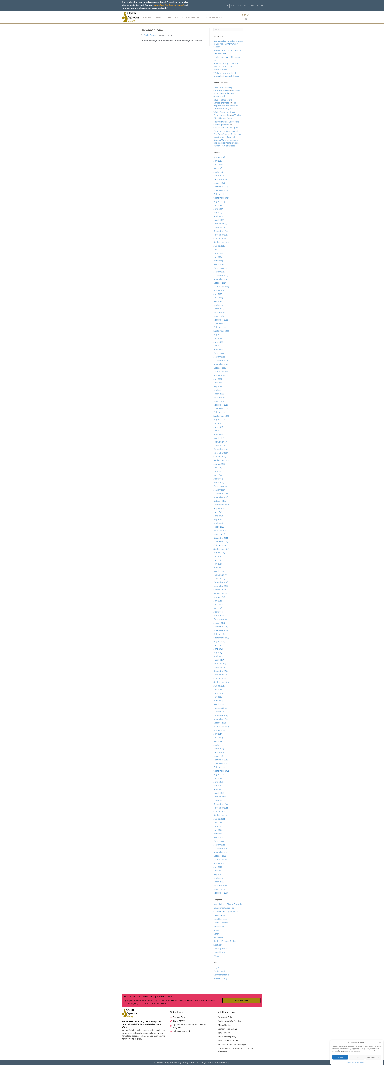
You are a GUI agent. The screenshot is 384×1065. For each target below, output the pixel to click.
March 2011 (219, 837)
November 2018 (221, 497)
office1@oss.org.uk (181, 1031)
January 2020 (220, 445)
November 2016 (221, 586)
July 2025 (218, 205)
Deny (357, 1057)
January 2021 (219, 401)
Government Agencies (224, 908)
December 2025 (221, 187)
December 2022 (221, 320)
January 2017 (219, 578)
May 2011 (218, 830)
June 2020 (218, 427)
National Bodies (221, 923)
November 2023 (221, 279)
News (232, 5)
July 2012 (218, 778)
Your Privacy (224, 1033)
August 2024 (219, 246)
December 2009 (221, 893)
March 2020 (219, 438)
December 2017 (221, 538)
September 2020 (221, 416)
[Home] (227, 6)
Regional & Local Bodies (225, 941)
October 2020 (220, 412)
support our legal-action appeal (168, 5)
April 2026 (218, 172)
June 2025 (218, 209)
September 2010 (221, 859)
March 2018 (219, 527)
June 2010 (218, 870)
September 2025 (221, 198)
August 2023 (219, 290)
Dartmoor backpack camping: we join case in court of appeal (226, 143)
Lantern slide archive (227, 1029)
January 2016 (219, 623)
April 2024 (218, 260)
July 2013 (218, 734)
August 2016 (219, 597)
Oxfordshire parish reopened (227, 127)
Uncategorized (220, 948)
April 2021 (218, 390)
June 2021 (218, 382)
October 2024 (220, 238)
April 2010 (218, 878)
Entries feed (219, 971)
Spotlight (218, 945)
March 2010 (219, 882)
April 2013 (218, 745)
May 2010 (218, 874)
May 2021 (218, 386)
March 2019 (219, 482)
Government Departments (226, 911)
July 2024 (218, 249)
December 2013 (221, 715)
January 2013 (219, 756)
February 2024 (220, 268)
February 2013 (220, 752)
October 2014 (220, 678)
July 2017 (218, 556)
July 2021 (218, 379)
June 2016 (218, 604)
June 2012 (218, 782)
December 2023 (221, 275)
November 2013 (221, 719)
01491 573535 (179, 1021)
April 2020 (218, 434)
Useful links (219, 952)
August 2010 (219, 863)
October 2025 (220, 194)
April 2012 (218, 789)
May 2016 (218, 608)
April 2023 (218, 305)
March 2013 (219, 748)
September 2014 (221, 682)
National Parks (220, 926)
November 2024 (221, 235)
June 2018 (218, 516)
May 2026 (218, 168)
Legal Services (220, 919)
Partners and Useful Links (230, 1021)
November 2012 (221, 763)
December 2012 (221, 760)
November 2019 (221, 453)
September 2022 (221, 331)
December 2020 (221, 405)
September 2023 (221, 286)
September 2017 (221, 549)
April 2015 (218, 656)
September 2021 (221, 371)
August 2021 (219, 375)
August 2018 (219, 508)
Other (216, 934)
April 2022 (218, 349)
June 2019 (218, 471)
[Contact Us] (262, 6)
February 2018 (220, 530)
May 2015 (218, 652)
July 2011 (218, 822)
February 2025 (220, 224)
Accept (340, 1057)
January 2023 (219, 316)
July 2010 (218, 867)
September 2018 (221, 504)
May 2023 (218, 301)
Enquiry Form (179, 1017)
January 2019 (219, 490)
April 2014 (218, 700)
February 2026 (220, 179)
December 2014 (221, 671)
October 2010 (220, 856)
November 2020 (221, 408)
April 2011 (218, 833)
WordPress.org (221, 978)
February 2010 (220, 885)
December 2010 (221, 848)
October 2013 (220, 723)
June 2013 (218, 737)
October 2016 (220, 590)
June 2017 (218, 560)
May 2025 (218, 212)
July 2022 (218, 338)
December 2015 (221, 626)
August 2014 (219, 686)
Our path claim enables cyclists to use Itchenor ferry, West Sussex (228, 44)
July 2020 (218, 423)
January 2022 (219, 357)
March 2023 (219, 309)
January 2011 (219, 845)
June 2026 (218, 164)
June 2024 (218, 253)
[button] (380, 1042)
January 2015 (219, 667)
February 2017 (220, 575)
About (239, 5)
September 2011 (221, 815)
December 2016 (221, 582)
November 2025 (221, 190)
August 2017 (219, 553)
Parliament (218, 937)
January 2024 (220, 272)
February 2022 (220, 353)
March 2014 (219, 704)
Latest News (219, 915)
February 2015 (220, 663)
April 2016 (218, 612)
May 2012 (218, 785)
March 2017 (219, 571)
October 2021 (220, 368)
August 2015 (219, 641)
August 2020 (219, 419)
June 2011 (218, 826)
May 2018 (218, 519)
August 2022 (219, 334)
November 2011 (221, 808)
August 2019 (219, 464)
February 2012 (220, 797)
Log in (216, 967)
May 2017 (218, 564)
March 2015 (219, 660)
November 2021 (221, 364)
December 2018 (221, 493)
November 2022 (221, 323)
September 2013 (221, 726)
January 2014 (219, 711)
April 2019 (218, 479)
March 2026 (219, 175)
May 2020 (218, 431)
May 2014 (218, 697)
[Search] (258, 6)
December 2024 (221, 231)
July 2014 (218, 689)
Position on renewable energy (232, 1044)
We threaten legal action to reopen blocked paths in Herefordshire (226, 66)
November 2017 (221, 541)
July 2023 (218, 294)
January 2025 (219, 227)
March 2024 (219, 264)
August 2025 (219, 201)
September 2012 (221, 771)
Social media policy (227, 1037)
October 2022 (220, 327)
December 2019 (221, 449)
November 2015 (221, 630)
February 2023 (220, 312)
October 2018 (220, 501)
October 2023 (220, 283)
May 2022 (218, 346)
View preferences (373, 1057)
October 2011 (220, 811)
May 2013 (218, 741)
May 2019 (218, 475)
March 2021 (219, 394)
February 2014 (220, 708)
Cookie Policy (350, 1062)
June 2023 (218, 297)
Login (252, 5)
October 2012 (220, 767)
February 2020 (220, 442)
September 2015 (221, 638)
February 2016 (220, 619)
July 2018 (218, 512)
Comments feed (221, 975)
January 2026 (220, 183)
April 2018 (218, 523)
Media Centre (224, 1025)
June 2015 (218, 649)
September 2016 (221, 593)
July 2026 (218, 161)
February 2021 (220, 397)
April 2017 (218, 567)
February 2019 (220, 486)
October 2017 (220, 545)
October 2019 (220, 456)
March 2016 (219, 615)
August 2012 (219, 774)
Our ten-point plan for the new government (227, 93)
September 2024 (221, 242)
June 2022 (218, 342)
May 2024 (218, 257)
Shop (246, 5)
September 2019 (221, 460)
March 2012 (219, 793)
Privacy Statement (360, 1062)
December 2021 (221, 360)
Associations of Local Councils (228, 904)
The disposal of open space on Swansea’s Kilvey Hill (226, 106)
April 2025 (218, 216)
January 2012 (219, 800)
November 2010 (221, 852)
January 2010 (219, 889)
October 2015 (220, 634)
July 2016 (218, 601)
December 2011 (221, 804)
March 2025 (219, 220)
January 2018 (219, 534)
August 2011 (219, 819)
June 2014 (218, 693)
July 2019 (218, 468)
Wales (216, 956)
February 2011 (220, 841)
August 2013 (219, 730)
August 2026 (219, 157)
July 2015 (218, 645)
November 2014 (221, 675)
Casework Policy (226, 1017)
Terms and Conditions (228, 1040)
